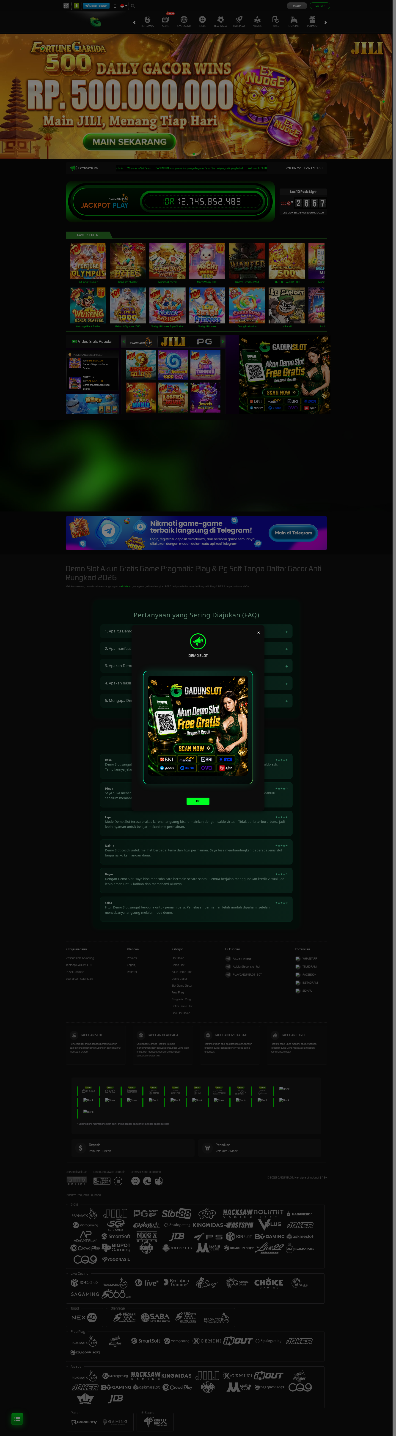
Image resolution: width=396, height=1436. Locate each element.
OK (198, 801)
